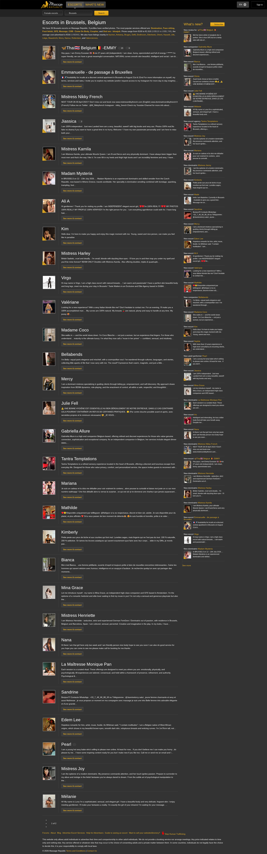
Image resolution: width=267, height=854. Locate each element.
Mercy (67, 379)
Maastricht (53, 38)
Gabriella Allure (75, 431)
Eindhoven (141, 35)
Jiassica (71, 121)
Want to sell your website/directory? (144, 833)
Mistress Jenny (204, 165)
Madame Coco (75, 330)
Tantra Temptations (79, 458)
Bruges (127, 35)
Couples (94, 31)
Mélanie (68, 796)
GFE (56, 31)
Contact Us (92, 851)
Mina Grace (72, 587)
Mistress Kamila (76, 149)
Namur (68, 38)
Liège (44, 38)
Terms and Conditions (75, 851)
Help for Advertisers (94, 833)
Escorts (75, 4)
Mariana (69, 483)
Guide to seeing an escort (116, 833)
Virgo (66, 277)
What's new (94, 4)
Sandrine (69, 692)
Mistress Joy (73, 768)
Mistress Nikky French (81, 96)
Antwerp (119, 35)
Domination (156, 28)
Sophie (197, 341)
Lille (173, 35)
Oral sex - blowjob (111, 31)
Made (196, 194)
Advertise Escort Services (73, 833)
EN (240, 4)
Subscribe (218, 24)
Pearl (66, 744)
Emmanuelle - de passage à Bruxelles (96, 72)
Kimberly (69, 532)
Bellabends (71, 354)
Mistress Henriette (78, 615)
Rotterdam (76, 38)
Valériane (70, 302)
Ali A (65, 201)
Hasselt (166, 35)
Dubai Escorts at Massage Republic (51, 4)
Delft (134, 35)
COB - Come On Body (79, 31)
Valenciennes (92, 38)
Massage (63, 31)
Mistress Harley (75, 253)
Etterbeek (151, 35)
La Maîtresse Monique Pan (86, 664)
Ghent (159, 35)
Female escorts (51, 13)
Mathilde (69, 507)
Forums (45, 833)
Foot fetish (47, 31)
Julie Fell (69, 403)
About (53, 833)
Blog (59, 833)
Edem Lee (71, 719)
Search (101, 13)
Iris (195, 414)
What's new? (193, 24)
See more (186, 565)
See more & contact (72, 62)
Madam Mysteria (76, 173)
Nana (66, 640)
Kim (65, 228)
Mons (61, 38)
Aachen (111, 35)
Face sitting (168, 28)
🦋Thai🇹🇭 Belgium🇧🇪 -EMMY (95, 48)
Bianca (67, 560)
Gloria (196, 76)
